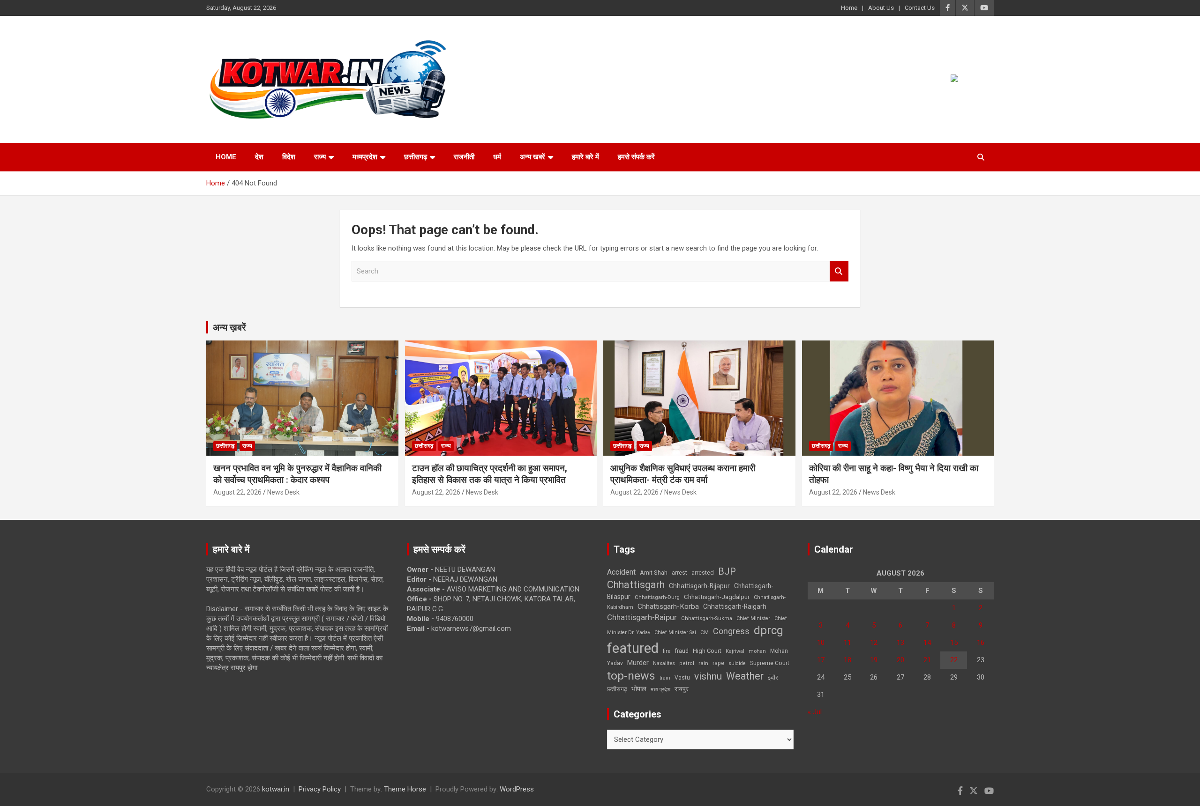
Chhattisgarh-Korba (668, 606)
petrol (686, 663)
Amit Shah (654, 572)
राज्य (320, 157)
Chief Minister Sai (675, 632)
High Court (707, 650)
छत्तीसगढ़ (617, 689)
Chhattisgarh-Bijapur (699, 586)
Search (839, 271)
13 (900, 642)
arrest (679, 572)
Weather (745, 676)
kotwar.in (275, 789)
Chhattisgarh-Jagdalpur (717, 596)
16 (980, 642)
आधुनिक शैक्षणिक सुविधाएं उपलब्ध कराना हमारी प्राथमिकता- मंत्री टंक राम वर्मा (682, 474)
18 (847, 660)
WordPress (517, 789)
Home (849, 7)
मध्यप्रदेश (364, 157)
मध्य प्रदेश (660, 690)
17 (821, 660)
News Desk (283, 492)
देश (259, 157)
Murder (638, 662)
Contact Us (920, 7)
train (665, 678)
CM (704, 632)
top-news (631, 675)
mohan (757, 651)
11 (847, 642)
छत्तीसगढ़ (415, 157)
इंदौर (773, 677)
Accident (621, 572)
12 (874, 642)
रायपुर (682, 689)
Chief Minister (753, 618)
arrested (702, 572)
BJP (727, 571)
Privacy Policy (320, 789)
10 (821, 642)
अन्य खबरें (532, 157)
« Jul (815, 712)
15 (954, 642)
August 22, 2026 (237, 492)
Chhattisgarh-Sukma (706, 618)
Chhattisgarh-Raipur (642, 617)
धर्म (497, 157)
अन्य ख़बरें (229, 327)
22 (954, 660)
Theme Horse (405, 789)
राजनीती (464, 157)
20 (900, 660)
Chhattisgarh (636, 585)
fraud (682, 651)
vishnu (708, 676)
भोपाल (638, 689)
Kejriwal (735, 651)
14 (927, 642)
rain (703, 663)
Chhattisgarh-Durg (657, 597)
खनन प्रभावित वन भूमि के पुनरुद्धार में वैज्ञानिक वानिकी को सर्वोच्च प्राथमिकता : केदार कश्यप (297, 474)
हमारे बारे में (585, 157)
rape (718, 662)
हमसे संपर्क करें (636, 157)
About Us (881, 7)
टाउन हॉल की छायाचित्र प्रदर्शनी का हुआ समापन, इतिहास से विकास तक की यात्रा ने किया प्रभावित (489, 474)
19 (874, 660)
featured (633, 648)
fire (666, 651)
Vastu (682, 677)
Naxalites (664, 663)
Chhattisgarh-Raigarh (734, 606)
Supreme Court (769, 662)
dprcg (768, 630)
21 (927, 660)
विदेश (288, 157)
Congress (731, 631)
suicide (737, 663)
